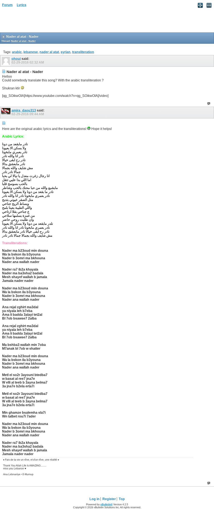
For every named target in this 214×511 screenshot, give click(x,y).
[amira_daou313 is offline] (6, 112)
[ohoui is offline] (6, 60)
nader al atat (49, 52)
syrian (65, 52)
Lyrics (21, 5)
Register (109, 499)
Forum (7, 5)
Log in (94, 499)
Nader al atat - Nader (23, 41)
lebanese (30, 52)
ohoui (16, 58)
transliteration (83, 52)
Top (122, 499)
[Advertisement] (33, 21)
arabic (17, 52)
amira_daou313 (23, 110)
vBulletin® (106, 504)
